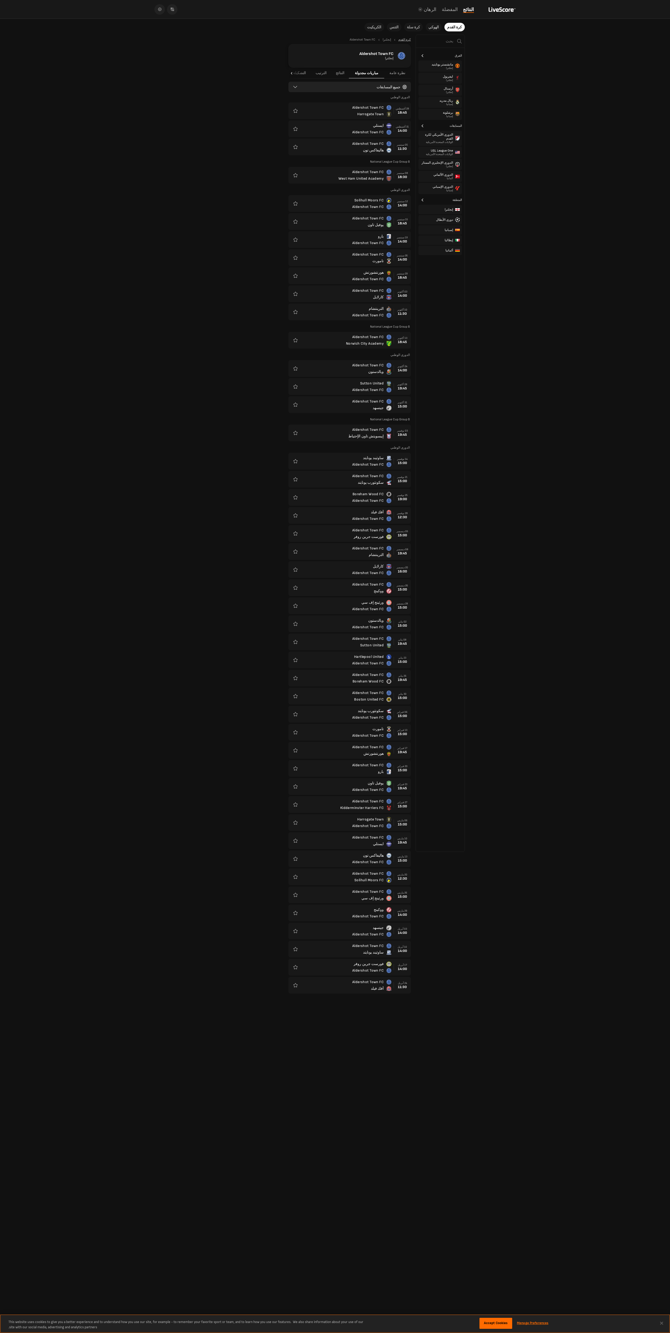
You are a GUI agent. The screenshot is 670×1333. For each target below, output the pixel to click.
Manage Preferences (532, 1323)
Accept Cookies (496, 1323)
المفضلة (450, 9)
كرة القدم (454, 27)
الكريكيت (374, 27)
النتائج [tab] (340, 73)
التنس (394, 27)
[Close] (661, 1323)
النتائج (468, 9)
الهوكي (433, 27)
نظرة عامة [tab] (397, 73)
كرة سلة (413, 27)
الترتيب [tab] (321, 73)
